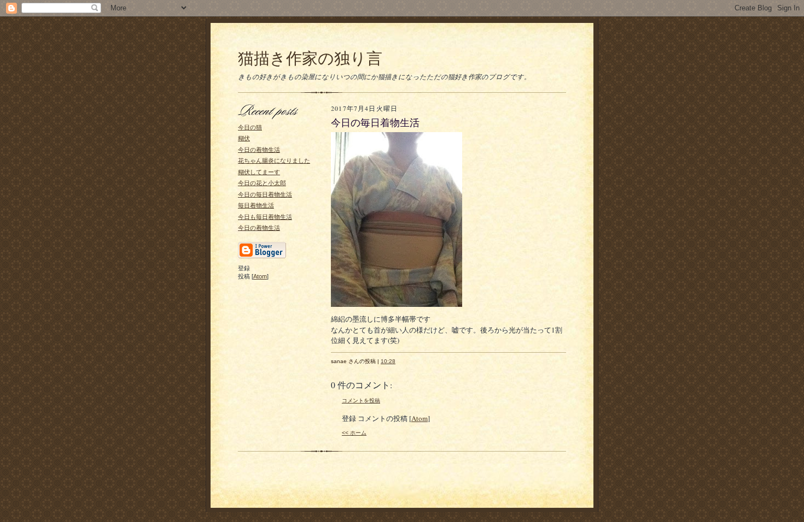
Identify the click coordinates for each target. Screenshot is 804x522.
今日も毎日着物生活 (265, 216)
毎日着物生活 (256, 205)
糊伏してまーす (259, 172)
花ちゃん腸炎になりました (274, 160)
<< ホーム (354, 433)
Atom (260, 276)
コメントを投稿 (361, 401)
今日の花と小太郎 (262, 183)
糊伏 (244, 138)
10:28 (388, 361)
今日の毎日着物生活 (265, 194)
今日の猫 (250, 127)
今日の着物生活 (259, 149)
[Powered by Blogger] (262, 256)
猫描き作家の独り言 (310, 57)
